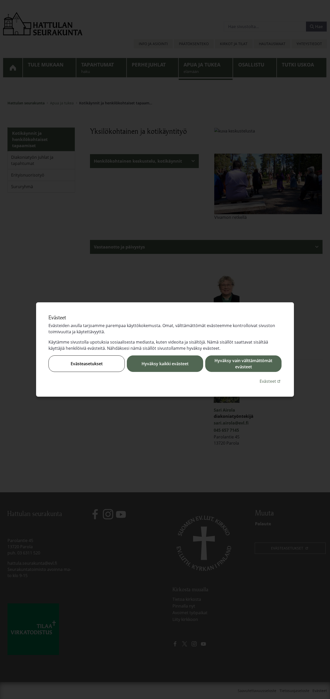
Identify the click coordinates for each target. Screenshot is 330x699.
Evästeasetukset (87, 364)
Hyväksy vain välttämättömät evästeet (243, 364)
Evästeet (271, 381)
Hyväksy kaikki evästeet (165, 364)
